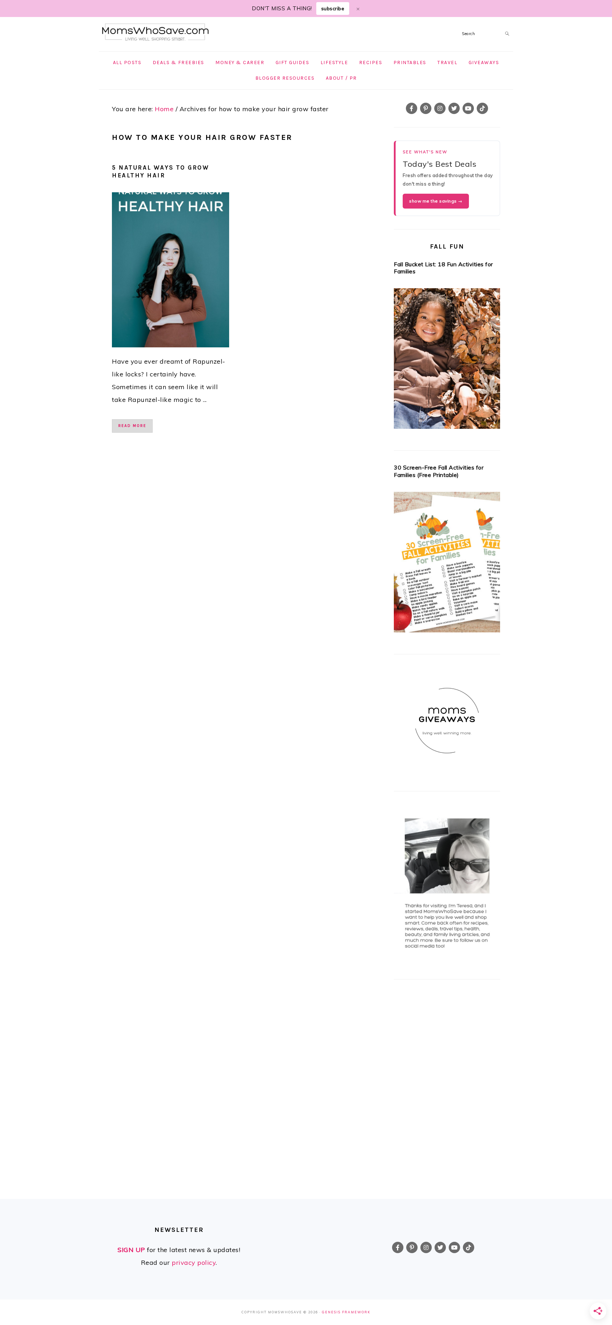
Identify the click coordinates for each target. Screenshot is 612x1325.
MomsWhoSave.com (155, 32)
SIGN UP (131, 1250)
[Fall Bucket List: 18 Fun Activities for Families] (447, 360)
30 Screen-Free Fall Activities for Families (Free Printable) (438, 471)
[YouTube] (468, 108)
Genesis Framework (346, 1312)
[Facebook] (411, 108)
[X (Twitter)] (454, 108)
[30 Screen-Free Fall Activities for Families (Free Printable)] (447, 564)
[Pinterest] (425, 108)
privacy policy (194, 1262)
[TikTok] (482, 108)
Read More (132, 425)
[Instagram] (440, 108)
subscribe (333, 8)
